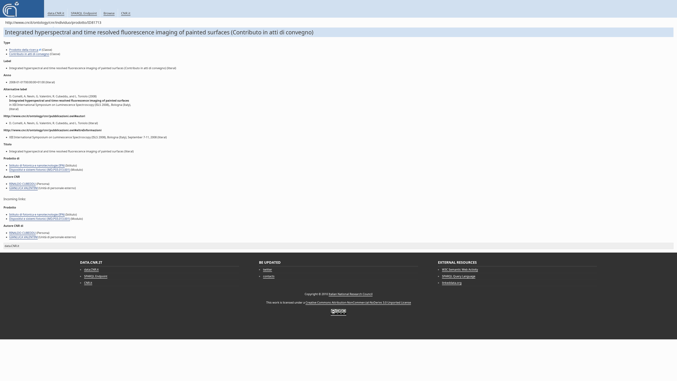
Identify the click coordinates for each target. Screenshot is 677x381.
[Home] (22, 9)
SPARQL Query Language (458, 276)
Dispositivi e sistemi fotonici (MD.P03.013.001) (39, 170)
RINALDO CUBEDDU (22, 184)
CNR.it (125, 13)
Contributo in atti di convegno (29, 54)
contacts (269, 276)
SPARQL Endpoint (84, 13)
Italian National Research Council (351, 294)
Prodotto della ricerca (23, 50)
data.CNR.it (56, 13)
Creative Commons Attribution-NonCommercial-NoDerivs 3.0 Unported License (358, 302)
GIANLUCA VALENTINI (23, 188)
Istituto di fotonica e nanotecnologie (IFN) (37, 165)
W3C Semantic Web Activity (460, 269)
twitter (267, 269)
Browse (109, 13)
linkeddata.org (452, 283)
